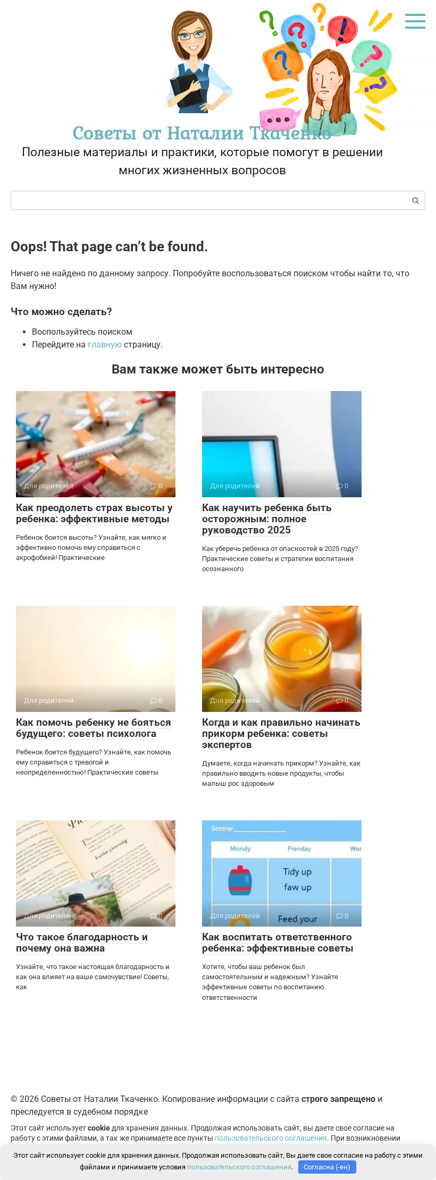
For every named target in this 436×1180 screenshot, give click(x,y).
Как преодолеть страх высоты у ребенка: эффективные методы (94, 513)
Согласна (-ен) (327, 1167)
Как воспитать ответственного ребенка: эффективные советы (278, 942)
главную (105, 344)
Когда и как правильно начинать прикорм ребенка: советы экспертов (281, 733)
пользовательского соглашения (271, 1138)
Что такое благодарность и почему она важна (82, 942)
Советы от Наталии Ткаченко (202, 132)
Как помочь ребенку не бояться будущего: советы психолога (93, 728)
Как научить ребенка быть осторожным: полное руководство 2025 (267, 519)
